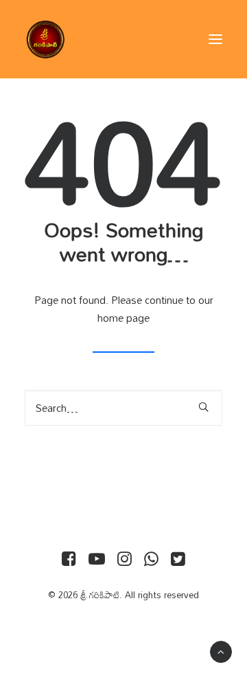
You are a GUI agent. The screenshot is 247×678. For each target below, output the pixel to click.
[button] (215, 39)
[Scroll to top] (221, 650)
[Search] (123, 408)
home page (123, 317)
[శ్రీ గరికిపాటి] (45, 39)
